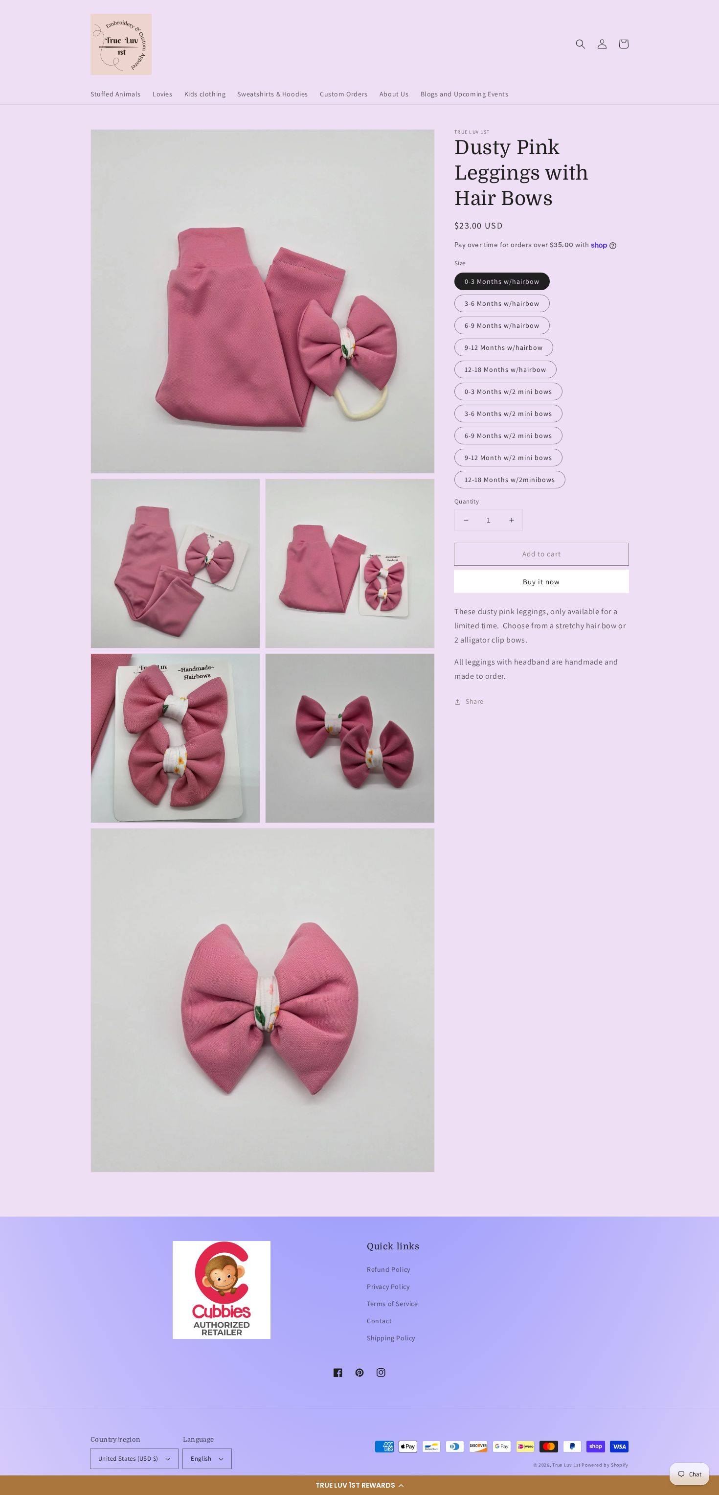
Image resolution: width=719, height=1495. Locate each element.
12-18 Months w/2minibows (510, 479)
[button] (359, 1485)
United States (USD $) (128, 1458)
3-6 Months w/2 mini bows (508, 413)
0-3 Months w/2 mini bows (508, 391)
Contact (379, 1320)
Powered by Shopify (605, 1465)
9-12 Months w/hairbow (504, 347)
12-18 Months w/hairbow (505, 369)
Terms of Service (392, 1303)
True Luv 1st (566, 1465)
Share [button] (475, 701)
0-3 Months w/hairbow (502, 281)
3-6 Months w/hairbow (502, 303)
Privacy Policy (388, 1286)
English (201, 1458)
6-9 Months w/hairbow (502, 325)
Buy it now (541, 581)
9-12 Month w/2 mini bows (508, 457)
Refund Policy (388, 1269)
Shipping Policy (391, 1338)
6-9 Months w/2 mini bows (508, 435)
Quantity (466, 501)
